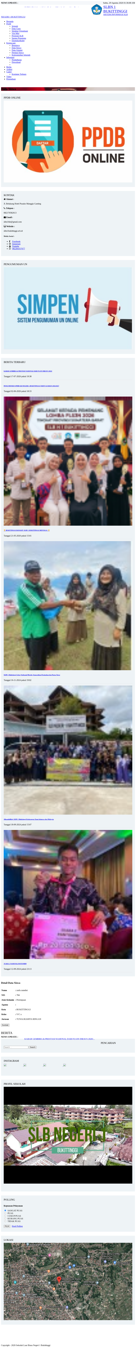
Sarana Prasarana (19, 34)
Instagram (16, 239)
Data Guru (16, 24)
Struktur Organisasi (20, 27)
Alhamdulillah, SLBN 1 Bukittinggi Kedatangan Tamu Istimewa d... (53, 5)
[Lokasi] (68, 1315)
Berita (8, 63)
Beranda (9, 17)
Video (8, 72)
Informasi (10, 53)
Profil (8, 19)
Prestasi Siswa (18, 48)
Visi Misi (15, 29)
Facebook (16, 237)
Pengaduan (11, 75)
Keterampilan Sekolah (21, 51)
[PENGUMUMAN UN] (68, 344)
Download (16, 58)
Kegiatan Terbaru (19, 70)
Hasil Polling (17, 1222)
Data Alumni (17, 46)
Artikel (9, 65)
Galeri (9, 67)
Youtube (15, 242)
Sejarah (15, 22)
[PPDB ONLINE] (68, 177)
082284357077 (18, 244)
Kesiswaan (11, 39)
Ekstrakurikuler (18, 36)
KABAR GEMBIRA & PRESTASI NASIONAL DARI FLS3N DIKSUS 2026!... (59, 1035)
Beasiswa (16, 41)
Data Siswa (16, 43)
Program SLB (17, 31)
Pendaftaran (17, 55)
